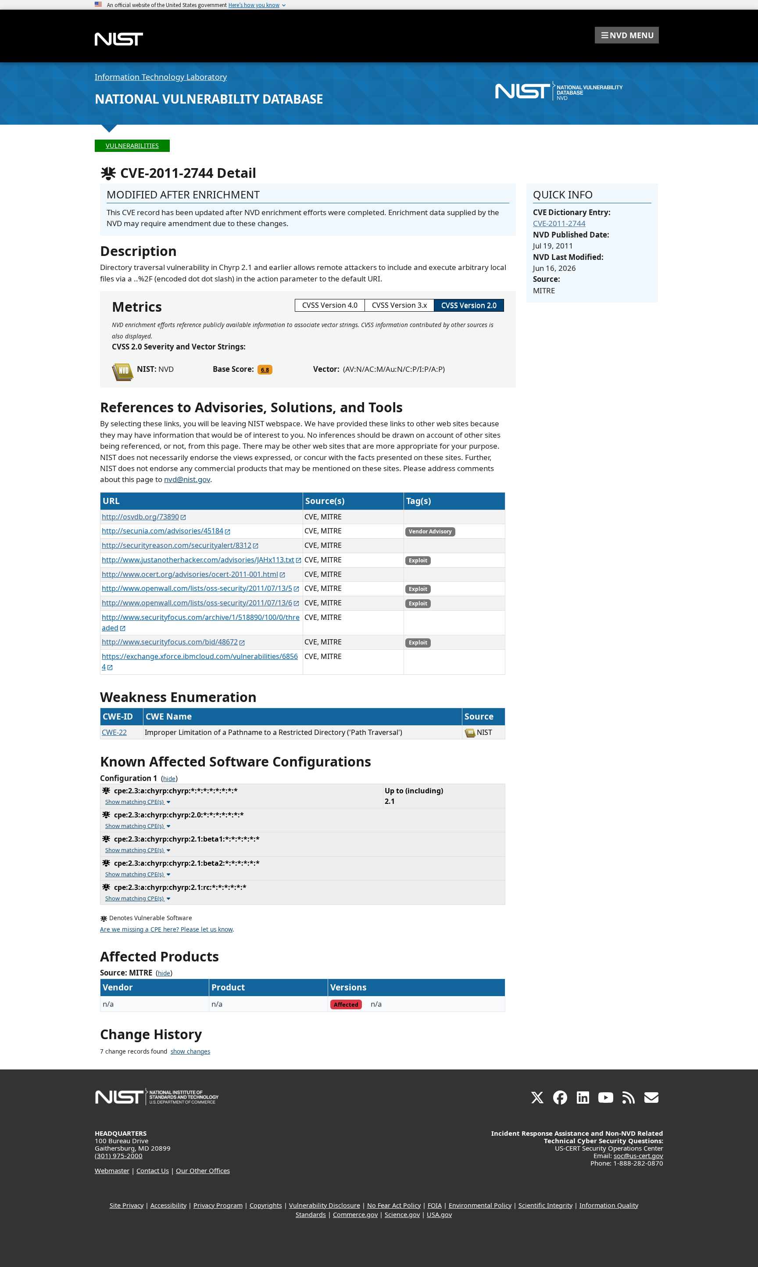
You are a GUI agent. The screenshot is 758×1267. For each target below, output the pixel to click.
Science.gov (402, 1214)
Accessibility (168, 1205)
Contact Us (152, 1170)
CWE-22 (114, 732)
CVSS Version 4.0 (330, 305)
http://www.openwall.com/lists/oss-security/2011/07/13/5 (197, 588)
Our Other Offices (203, 1170)
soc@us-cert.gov (638, 1155)
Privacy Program (218, 1205)
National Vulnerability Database (209, 98)
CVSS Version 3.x (399, 305)
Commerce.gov (355, 1214)
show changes (190, 1051)
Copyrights (266, 1205)
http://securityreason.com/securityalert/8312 (176, 545)
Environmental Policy (480, 1205)
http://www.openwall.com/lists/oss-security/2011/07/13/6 (197, 603)
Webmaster (112, 1170)
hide (169, 779)
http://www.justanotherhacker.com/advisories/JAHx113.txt (198, 560)
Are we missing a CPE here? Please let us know (166, 929)
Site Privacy (126, 1205)
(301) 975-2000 (119, 1155)
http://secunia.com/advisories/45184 (162, 531)
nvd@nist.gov (187, 479)
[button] (627, 35)
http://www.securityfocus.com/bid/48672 (170, 642)
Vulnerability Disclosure (324, 1205)
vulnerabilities (132, 145)
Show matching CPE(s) (135, 802)
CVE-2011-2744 (559, 223)
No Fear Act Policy (394, 1205)
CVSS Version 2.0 (469, 305)
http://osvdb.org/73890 (140, 517)
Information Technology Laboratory (161, 77)
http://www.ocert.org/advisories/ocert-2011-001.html (190, 574)
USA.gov (439, 1214)
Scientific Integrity (545, 1205)
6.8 (265, 370)
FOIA (435, 1205)
